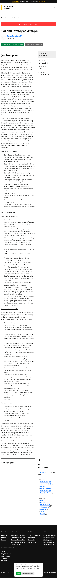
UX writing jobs (47, 540)
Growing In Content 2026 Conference (29, 1)
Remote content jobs (49, 542)
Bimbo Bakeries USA (14, 36)
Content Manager (45, 491)
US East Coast (44, 502)
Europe (42, 514)
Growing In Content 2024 (18, 540)
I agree (18, 573)
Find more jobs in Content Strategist (12, 44)
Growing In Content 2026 (18, 535)
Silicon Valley (44, 507)
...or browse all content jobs (34, 44)
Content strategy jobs (49, 535)
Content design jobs (48, 537)
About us (3, 551)
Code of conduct (6, 556)
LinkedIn (3, 537)
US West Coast (45, 505)
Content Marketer (45, 488)
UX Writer (43, 486)
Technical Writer (45, 493)
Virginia (42, 511)
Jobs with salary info (49, 544)
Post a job (4, 560)
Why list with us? (6, 554)
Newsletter (4, 535)
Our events (31, 540)
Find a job (9, 17)
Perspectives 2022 (16, 544)
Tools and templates (34, 535)
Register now (41, 1)
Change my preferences (27, 573)
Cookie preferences (50, 572)
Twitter (3, 540)
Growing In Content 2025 (18, 537)
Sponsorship (4, 558)
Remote (42, 500)
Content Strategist (18, 17)
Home (2, 17)
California (43, 509)
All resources (32, 542)
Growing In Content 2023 (18, 542)
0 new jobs (41, 472)
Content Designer (45, 482)
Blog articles (31, 537)
